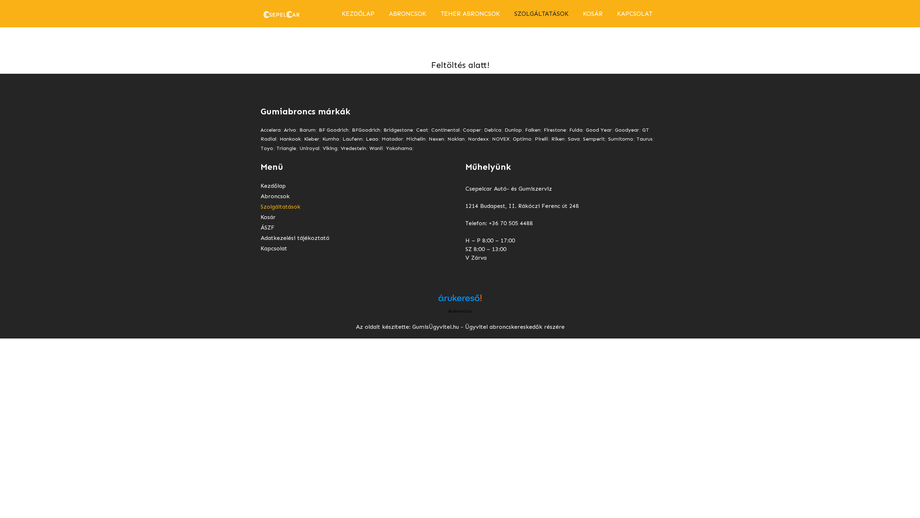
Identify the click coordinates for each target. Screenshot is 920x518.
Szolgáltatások (541, 13)
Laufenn (352, 139)
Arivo (290, 130)
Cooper (472, 130)
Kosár (593, 13)
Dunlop (513, 130)
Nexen (436, 139)
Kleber (311, 139)
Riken (558, 139)
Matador (392, 139)
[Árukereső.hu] (460, 300)
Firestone (555, 130)
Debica (492, 130)
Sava (574, 139)
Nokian (456, 139)
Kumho (330, 139)
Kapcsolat (634, 13)
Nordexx (478, 139)
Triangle (286, 148)
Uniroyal (309, 148)
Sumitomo (620, 139)
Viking (330, 148)
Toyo (267, 148)
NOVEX (501, 139)
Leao (372, 139)
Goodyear (627, 130)
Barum (307, 130)
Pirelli (541, 139)
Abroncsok (275, 196)
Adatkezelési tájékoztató (295, 238)
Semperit (594, 139)
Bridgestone (398, 130)
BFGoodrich (366, 130)
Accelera (271, 130)
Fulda (576, 130)
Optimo (522, 139)
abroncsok (407, 13)
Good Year (599, 130)
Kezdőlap (358, 13)
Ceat (422, 130)
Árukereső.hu (460, 311)
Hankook (290, 139)
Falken (532, 130)
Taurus (644, 139)
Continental (445, 130)
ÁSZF (268, 227)
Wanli (376, 148)
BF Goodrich (334, 130)
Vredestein (353, 148)
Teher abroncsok (470, 13)
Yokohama (399, 148)
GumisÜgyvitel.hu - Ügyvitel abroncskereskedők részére (488, 326)
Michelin (416, 139)
